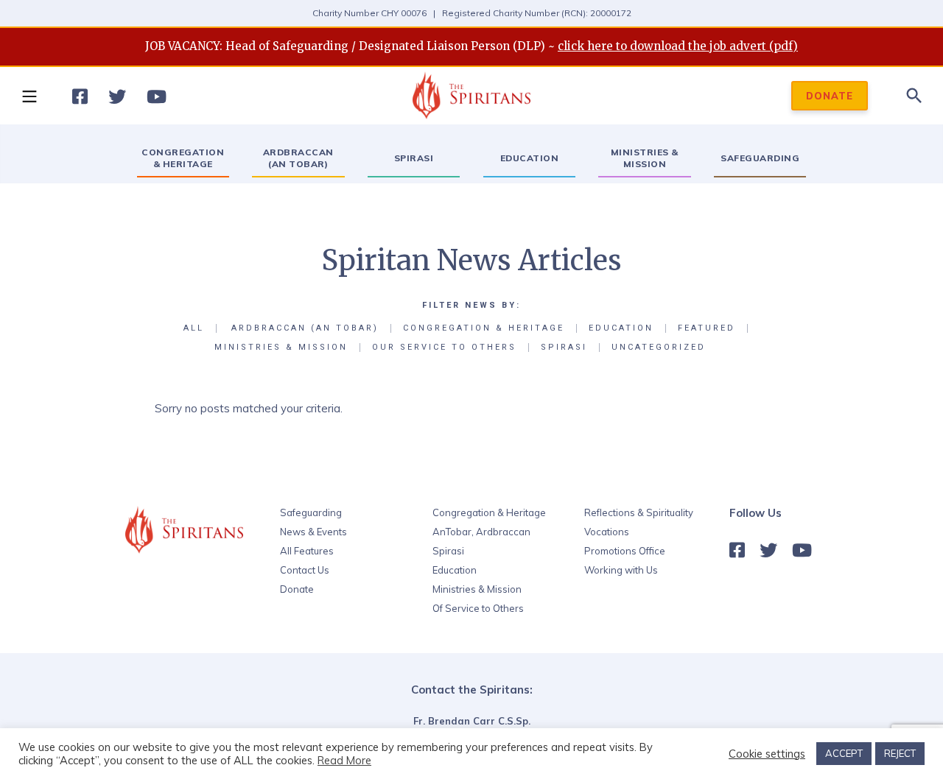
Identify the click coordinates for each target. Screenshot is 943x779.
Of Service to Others (478, 608)
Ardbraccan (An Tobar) (305, 328)
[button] (28, 95)
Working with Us (621, 570)
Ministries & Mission (281, 347)
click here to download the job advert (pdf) (678, 46)
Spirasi (564, 347)
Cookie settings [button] (767, 754)
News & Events (313, 531)
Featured (706, 328)
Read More (344, 760)
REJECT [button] (900, 753)
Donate (297, 589)
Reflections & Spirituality (638, 512)
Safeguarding (311, 512)
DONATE (829, 96)
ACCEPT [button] (844, 753)
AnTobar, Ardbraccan (481, 531)
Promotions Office (624, 551)
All (193, 328)
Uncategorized (658, 347)
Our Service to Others (444, 347)
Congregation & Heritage (483, 328)
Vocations (606, 531)
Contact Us (304, 570)
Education (621, 328)
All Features (307, 551)
